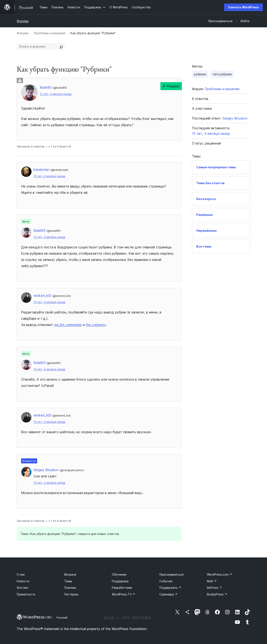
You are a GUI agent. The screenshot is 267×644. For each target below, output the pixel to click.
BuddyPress (217, 594)
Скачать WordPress (243, 7)
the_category (96, 325)
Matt (212, 581)
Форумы (23, 21)
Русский (62, 617)
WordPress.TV (123, 594)
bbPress (214, 587)
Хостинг (22, 587)
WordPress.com (219, 574)
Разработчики (122, 587)
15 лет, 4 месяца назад (55, 94)
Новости (23, 581)
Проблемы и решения (49, 33)
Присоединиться (171, 574)
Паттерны (71, 594)
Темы (68, 581)
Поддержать (170, 587)
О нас (21, 574)
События (165, 581)
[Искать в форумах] (61, 46)
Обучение (119, 574)
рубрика (200, 74)
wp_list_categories (68, 325)
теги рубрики (222, 74)
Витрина (70, 574)
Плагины (70, 587)
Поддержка (120, 581)
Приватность (26, 594)
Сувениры (168, 594)
